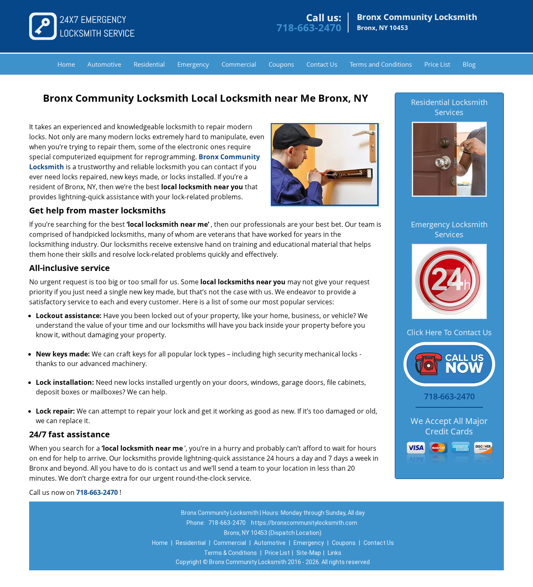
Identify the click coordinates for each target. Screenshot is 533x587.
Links (334, 552)
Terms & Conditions (230, 552)
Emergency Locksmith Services (449, 229)
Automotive (104, 64)
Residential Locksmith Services (449, 107)
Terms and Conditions (381, 64)
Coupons (281, 64)
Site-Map (308, 552)
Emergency (193, 64)
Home (66, 64)
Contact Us (321, 64)
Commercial (239, 64)
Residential (149, 64)
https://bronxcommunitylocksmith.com (304, 522)
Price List (437, 64)
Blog (469, 64)
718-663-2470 (308, 27)
